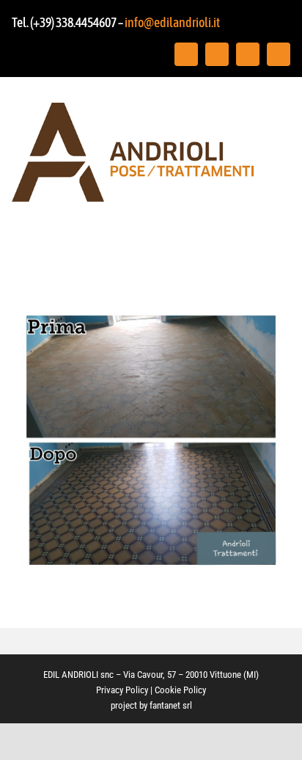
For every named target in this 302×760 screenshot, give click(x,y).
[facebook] (186, 54)
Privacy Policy (122, 689)
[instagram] (217, 54)
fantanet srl (171, 705)
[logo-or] (133, 109)
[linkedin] (278, 54)
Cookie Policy (180, 689)
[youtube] (247, 54)
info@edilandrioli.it (172, 22)
